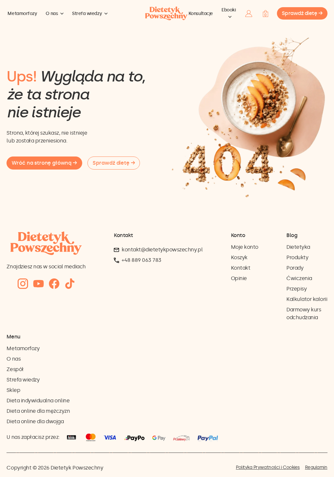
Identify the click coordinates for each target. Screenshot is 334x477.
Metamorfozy (22, 13)
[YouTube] (38, 283)
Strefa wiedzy (87, 13)
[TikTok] (70, 283)
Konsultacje (201, 13)
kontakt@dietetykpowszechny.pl (162, 249)
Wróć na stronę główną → (44, 163)
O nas (52, 13)
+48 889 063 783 (141, 260)
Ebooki (228, 10)
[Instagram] (23, 283)
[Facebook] (54, 283)
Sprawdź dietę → (302, 13)
